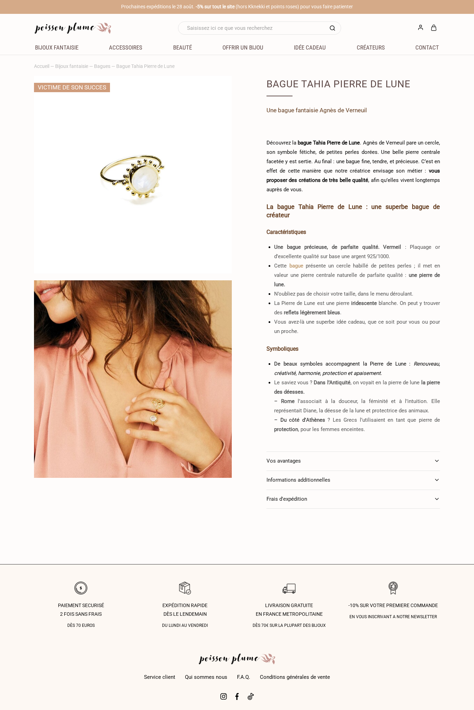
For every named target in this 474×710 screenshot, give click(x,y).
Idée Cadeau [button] (310, 47)
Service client (159, 677)
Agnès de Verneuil (343, 110)
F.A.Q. (243, 677)
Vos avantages (283, 461)
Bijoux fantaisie (71, 66)
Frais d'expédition (286, 499)
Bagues (102, 66)
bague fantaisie (298, 110)
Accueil (41, 66)
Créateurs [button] (371, 47)
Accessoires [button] (125, 47)
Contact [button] (427, 47)
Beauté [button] (182, 47)
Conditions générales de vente (295, 677)
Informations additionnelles (298, 480)
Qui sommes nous (206, 677)
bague (296, 266)
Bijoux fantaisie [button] (56, 47)
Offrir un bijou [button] (242, 47)
